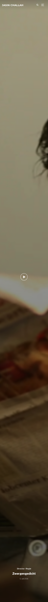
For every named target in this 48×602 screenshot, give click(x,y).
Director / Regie (24, 569)
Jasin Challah (12, 5)
